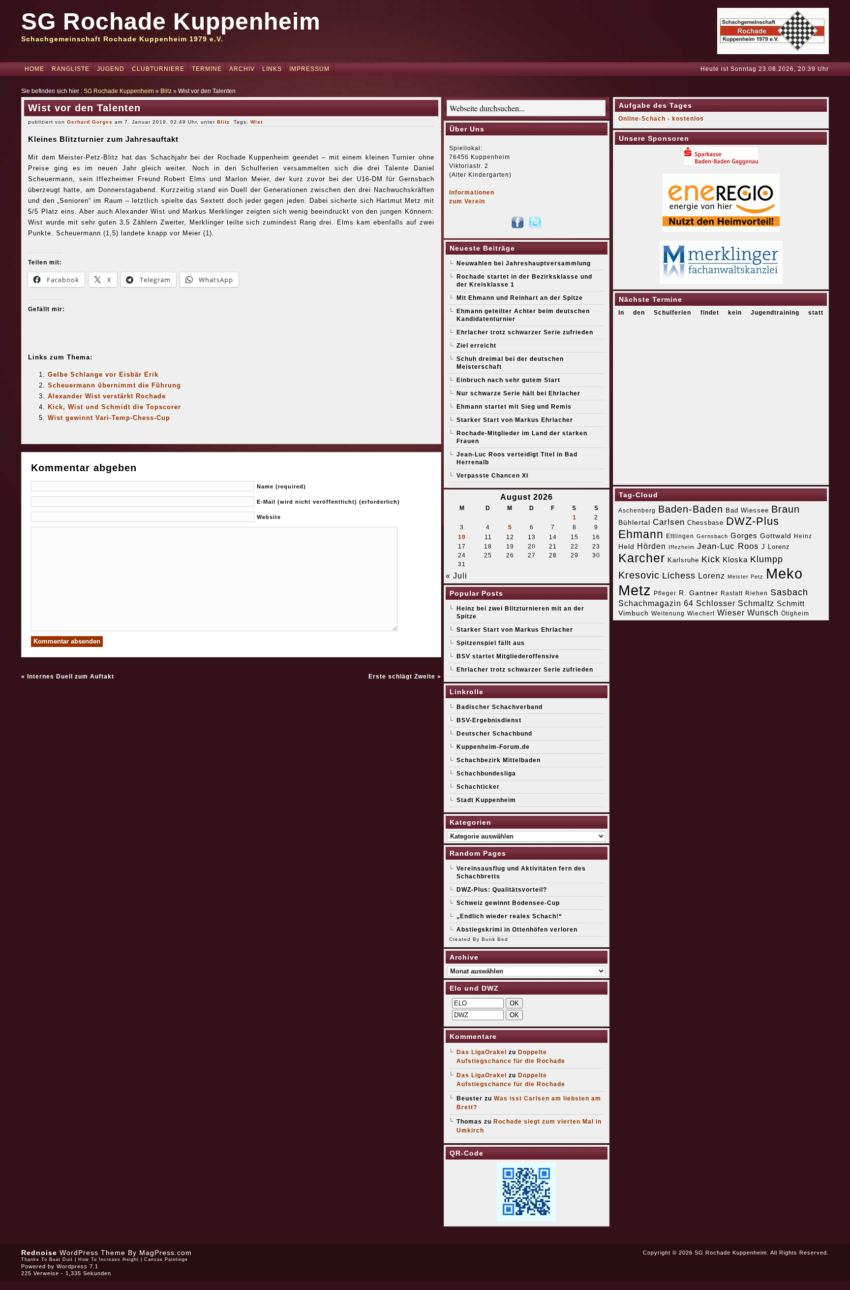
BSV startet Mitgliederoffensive (507, 656)
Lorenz (711, 575)
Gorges (744, 535)
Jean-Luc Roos (728, 546)
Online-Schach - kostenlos (661, 118)
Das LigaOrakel (481, 1052)
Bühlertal (634, 522)
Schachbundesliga (486, 773)
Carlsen (669, 522)
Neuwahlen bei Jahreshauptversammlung (523, 263)
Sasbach (789, 592)
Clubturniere (158, 68)
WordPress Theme (92, 1253)
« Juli (456, 576)
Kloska (735, 559)
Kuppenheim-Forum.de (493, 746)
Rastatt (732, 593)
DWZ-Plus (752, 521)
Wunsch (763, 613)
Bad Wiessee (747, 510)
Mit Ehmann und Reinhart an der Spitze (519, 297)
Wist (256, 122)
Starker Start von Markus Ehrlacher (514, 420)
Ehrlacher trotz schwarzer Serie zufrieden (524, 332)
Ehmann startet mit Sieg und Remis (514, 406)
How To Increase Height (108, 1259)
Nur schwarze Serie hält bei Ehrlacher (518, 393)
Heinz (803, 536)
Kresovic (639, 575)
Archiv (242, 68)
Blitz (166, 91)
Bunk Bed (495, 939)
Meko (784, 573)
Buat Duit (61, 1259)
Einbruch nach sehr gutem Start (508, 380)
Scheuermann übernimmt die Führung (114, 385)
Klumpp (766, 559)
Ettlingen (680, 536)
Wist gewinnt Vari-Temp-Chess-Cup (109, 417)
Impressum (309, 68)
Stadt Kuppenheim (486, 800)
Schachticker (478, 786)
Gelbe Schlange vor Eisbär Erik (103, 374)
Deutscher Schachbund (494, 733)
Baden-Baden (690, 509)
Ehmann (641, 534)
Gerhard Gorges (90, 122)
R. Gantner (698, 593)
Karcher (641, 558)
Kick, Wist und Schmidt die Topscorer (114, 407)
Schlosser (715, 603)
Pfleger (665, 593)
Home (34, 68)
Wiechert (701, 613)
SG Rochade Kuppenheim (171, 21)
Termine (207, 68)
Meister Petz (745, 577)
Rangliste (71, 68)
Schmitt (791, 604)
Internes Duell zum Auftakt (70, 676)
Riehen (756, 593)
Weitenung (668, 613)
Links (272, 68)
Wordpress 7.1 (77, 1266)
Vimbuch (633, 613)
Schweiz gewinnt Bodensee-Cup (508, 903)
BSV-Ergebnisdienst (488, 720)
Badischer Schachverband (499, 707)
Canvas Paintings (166, 1259)
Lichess (679, 575)
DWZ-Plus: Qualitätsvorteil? (501, 889)
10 (462, 537)
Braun (785, 509)
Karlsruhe (683, 560)
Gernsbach (712, 536)
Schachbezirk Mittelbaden (498, 760)
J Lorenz (775, 546)
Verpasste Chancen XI (492, 475)
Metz (634, 590)
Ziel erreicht (476, 345)
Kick (710, 559)
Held (626, 546)
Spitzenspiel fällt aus (490, 643)
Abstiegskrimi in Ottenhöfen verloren (516, 929)
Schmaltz (756, 603)
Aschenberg (637, 511)
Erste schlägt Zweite (401, 676)
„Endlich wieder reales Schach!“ (509, 916)
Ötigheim (795, 613)
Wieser (731, 612)
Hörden (651, 546)
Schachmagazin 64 (656, 603)
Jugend (110, 68)
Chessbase (705, 522)
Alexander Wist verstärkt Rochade (107, 396)
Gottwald (775, 536)
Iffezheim (681, 547)
